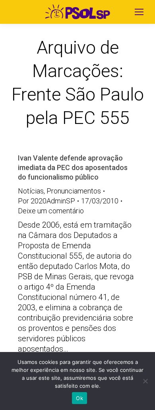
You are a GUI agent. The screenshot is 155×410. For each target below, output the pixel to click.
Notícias (31, 191)
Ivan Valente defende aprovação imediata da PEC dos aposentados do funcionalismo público (73, 167)
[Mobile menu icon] (139, 12)
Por (46, 201)
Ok (79, 398)
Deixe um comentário (51, 211)
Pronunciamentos (73, 191)
